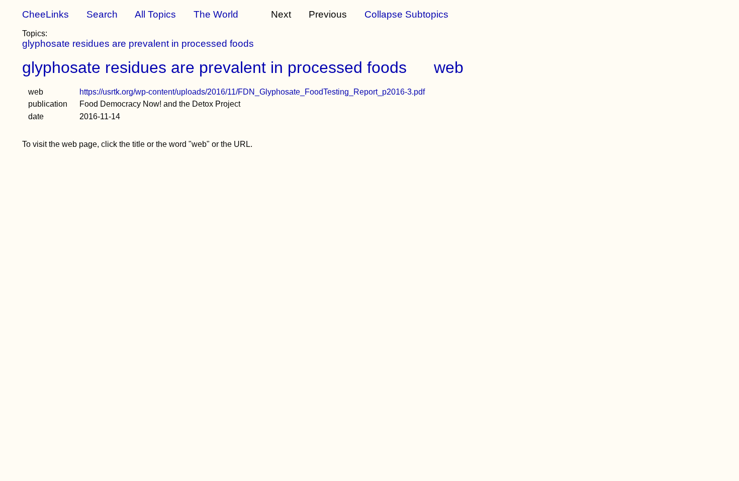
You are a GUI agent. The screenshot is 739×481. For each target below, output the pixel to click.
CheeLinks (45, 14)
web (449, 67)
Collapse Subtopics (406, 14)
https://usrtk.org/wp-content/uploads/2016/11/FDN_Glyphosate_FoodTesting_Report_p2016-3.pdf (252, 92)
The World (216, 14)
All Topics (155, 14)
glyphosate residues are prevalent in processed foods (138, 43)
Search (102, 14)
